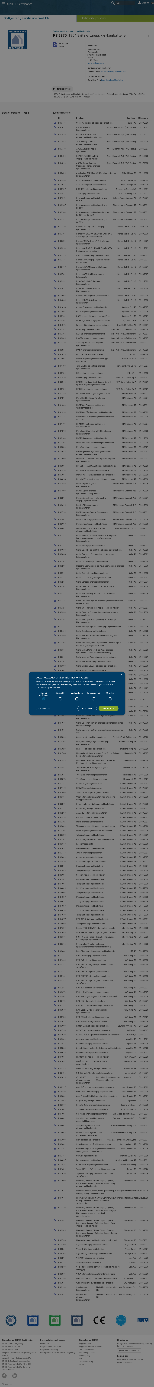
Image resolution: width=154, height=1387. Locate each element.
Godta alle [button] (108, 708)
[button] (42, 708)
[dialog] (77, 693)
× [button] (121, 674)
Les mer (56, 687)
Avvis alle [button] (87, 708)
